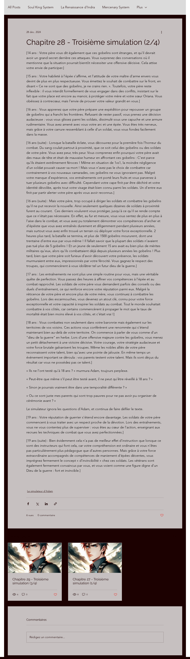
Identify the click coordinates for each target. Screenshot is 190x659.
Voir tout (177, 536)
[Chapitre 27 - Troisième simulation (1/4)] (95, 558)
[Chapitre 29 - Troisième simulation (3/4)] (35, 558)
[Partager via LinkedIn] (46, 504)
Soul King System (40, 7)
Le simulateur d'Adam (40, 491)
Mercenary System (115, 7)
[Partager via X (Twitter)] (37, 504)
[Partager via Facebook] (28, 504)
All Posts (14, 7)
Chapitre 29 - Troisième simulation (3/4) (30, 581)
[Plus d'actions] (161, 32)
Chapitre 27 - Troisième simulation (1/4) (91, 581)
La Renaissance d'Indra (78, 7)
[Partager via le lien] (55, 504)
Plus (140, 7)
